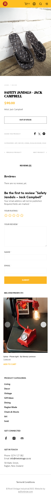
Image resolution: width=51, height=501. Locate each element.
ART (16, 143)
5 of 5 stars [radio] (22, 215)
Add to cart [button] (9, 364)
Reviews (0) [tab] (25, 166)
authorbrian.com (25, 491)
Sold (6, 421)
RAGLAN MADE (35, 143)
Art (5, 416)
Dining (7, 402)
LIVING (26, 143)
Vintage (8, 393)
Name (7, 252)
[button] (27, 3)
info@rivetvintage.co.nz (20, 458)
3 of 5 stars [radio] (14, 215)
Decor (7, 388)
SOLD (44, 143)
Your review (11, 224)
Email (7, 266)
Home (6, 85)
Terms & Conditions (25, 482)
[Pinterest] (44, 134)
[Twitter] (40, 134)
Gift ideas (8, 398)
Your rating (11, 211)
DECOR (14, 85)
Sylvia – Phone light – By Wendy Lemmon (19, 356)
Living (7, 384)
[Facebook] (35, 134)
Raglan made (10, 407)
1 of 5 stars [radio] (6, 215)
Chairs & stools (11, 412)
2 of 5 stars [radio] (10, 215)
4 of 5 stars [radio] (18, 215)
